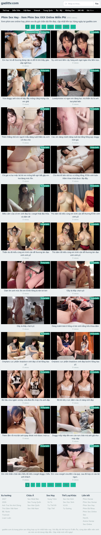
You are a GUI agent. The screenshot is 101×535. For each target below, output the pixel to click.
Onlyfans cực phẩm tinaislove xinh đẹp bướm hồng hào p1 (75, 363)
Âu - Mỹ (59, 10)
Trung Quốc (48, 10)
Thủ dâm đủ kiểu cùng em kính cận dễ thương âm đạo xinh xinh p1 (75, 253)
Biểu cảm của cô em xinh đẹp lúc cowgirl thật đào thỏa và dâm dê (25, 215)
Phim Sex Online (90, 512)
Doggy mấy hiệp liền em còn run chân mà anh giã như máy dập (75, 437)
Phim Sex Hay (89, 505)
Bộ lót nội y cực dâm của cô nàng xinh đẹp (75, 400)
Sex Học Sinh (68, 502)
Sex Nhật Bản (33, 499)
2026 (4, 502)
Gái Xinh (90, 10)
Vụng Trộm (52, 499)
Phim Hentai (88, 499)
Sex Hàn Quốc (33, 505)
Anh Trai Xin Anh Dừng (11, 505)
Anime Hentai (88, 521)
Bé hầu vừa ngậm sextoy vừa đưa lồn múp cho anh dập (26, 400)
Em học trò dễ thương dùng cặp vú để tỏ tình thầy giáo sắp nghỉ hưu (25, 61)
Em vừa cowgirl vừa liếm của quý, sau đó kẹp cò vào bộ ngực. (75, 475)
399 (66, 27)
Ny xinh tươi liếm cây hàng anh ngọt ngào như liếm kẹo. (75, 60)
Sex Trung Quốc (34, 502)
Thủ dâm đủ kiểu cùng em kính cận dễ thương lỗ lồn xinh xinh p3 (75, 215)
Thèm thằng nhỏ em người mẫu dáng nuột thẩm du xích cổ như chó (26, 138)
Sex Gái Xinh (68, 499)
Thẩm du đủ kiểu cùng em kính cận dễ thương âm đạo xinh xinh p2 (25, 253)
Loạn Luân (6, 518)
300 (58, 27)
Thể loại (6, 10)
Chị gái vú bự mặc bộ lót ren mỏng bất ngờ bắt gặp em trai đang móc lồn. (25, 176)
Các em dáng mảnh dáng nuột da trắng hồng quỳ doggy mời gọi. (75, 138)
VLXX (65, 505)
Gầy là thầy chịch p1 (25, 326)
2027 (4, 499)
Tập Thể (51, 508)
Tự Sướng (67, 508)
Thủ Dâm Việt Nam (10, 508)
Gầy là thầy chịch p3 (75, 290)
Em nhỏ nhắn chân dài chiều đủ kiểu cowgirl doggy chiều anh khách (25, 475)
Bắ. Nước (6, 512)
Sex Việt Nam (33, 508)
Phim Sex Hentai (90, 502)
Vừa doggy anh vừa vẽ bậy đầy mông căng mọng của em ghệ (25, 100)
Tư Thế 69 (51, 505)
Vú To (49, 502)
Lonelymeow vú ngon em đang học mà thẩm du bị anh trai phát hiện (75, 100)
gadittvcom (10, 3)
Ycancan (5, 515)
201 (50, 27)
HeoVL (86, 518)
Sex (84, 515)
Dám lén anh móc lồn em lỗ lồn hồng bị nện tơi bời (25, 290)
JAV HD (81, 10)
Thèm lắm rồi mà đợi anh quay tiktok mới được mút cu (25, 435)
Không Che (69, 10)
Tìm (96, 4)
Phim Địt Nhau (89, 508)
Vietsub (37, 10)
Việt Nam (27, 10)
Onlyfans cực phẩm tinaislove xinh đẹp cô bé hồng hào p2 (25, 363)
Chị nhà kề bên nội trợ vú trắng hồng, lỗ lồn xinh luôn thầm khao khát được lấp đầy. (75, 176)
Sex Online (87, 524)
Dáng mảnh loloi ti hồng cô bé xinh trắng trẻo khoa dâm (75, 326)
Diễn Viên (16, 10)
